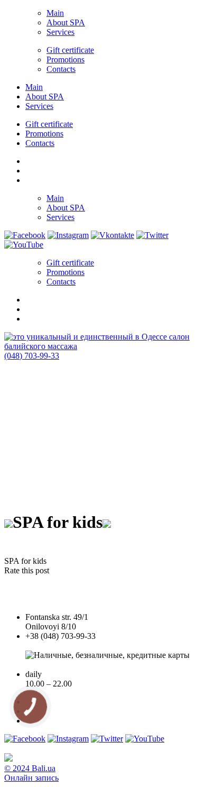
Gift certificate (70, 49)
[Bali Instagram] (68, 235)
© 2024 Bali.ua (29, 768)
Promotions (65, 59)
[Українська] (30, 160)
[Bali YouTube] (23, 244)
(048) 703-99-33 (31, 355)
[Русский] (30, 179)
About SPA (65, 22)
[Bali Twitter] (152, 235)
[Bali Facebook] (24, 235)
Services (60, 32)
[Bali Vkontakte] (112, 235)
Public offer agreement (63, 664)
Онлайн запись (31, 777)
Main (55, 12)
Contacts (61, 69)
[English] (30, 169)
